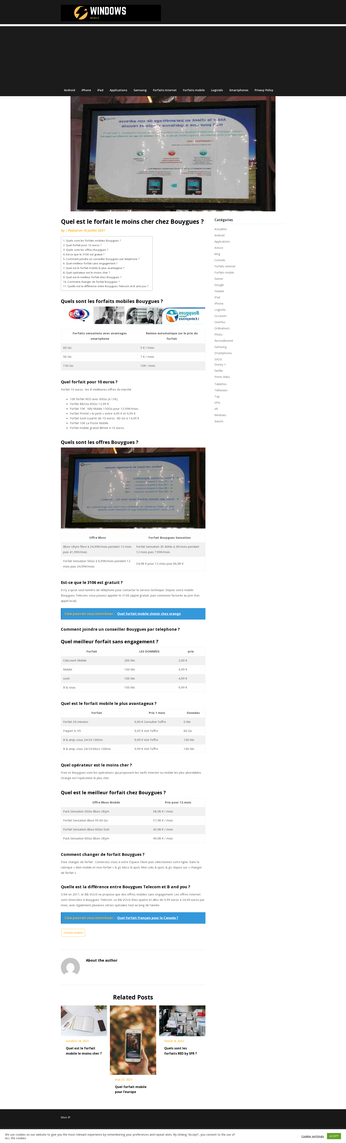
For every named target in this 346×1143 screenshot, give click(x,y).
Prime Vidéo (222, 377)
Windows (220, 415)
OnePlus (219, 322)
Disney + (220, 364)
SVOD (218, 359)
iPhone (86, 90)
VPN (217, 403)
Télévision (220, 390)
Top (217, 396)
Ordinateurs (222, 328)
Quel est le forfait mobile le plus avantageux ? (95, 268)
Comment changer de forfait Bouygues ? (93, 282)
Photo (218, 334)
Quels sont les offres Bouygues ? (87, 250)
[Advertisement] (173, 54)
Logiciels (217, 90)
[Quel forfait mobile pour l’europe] (133, 1039)
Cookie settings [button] (312, 1136)
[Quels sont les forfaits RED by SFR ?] (182, 1019)
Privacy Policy (264, 90)
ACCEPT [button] (334, 1136)
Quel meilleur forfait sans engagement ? (91, 263)
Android (69, 90)
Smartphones (238, 90)
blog (217, 254)
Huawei (219, 291)
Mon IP (65, 1117)
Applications (118, 90)
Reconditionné (223, 341)
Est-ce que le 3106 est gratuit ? (85, 254)
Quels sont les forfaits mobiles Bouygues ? (93, 240)
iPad (100, 90)
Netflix (218, 371)
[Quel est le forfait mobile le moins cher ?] (84, 1019)
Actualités (220, 229)
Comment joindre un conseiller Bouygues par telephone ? (102, 259)
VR (216, 409)
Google (219, 285)
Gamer (218, 279)
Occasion (220, 316)
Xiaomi (218, 421)
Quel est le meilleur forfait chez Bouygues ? (93, 277)
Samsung (140, 90)
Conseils (219, 260)
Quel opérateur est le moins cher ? (88, 272)
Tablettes (220, 384)
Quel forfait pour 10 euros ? (84, 245)
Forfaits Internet (165, 90)
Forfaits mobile (194, 90)
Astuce (218, 248)
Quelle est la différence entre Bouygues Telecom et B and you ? (107, 286)
